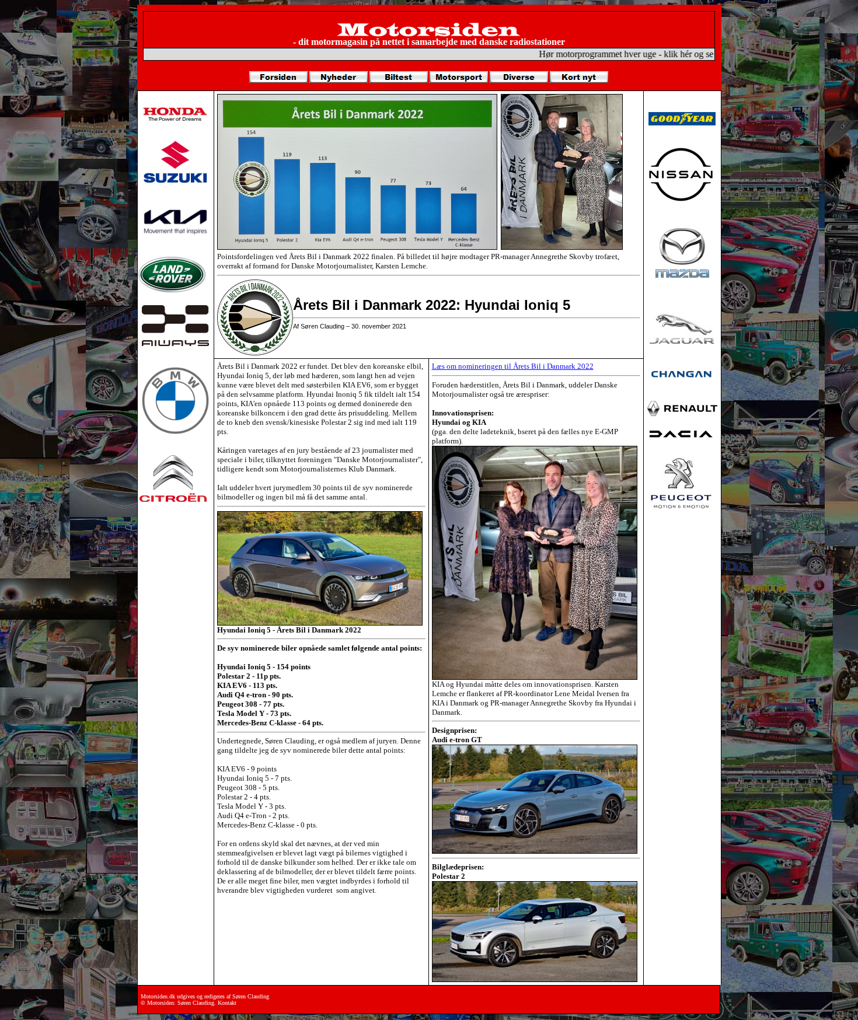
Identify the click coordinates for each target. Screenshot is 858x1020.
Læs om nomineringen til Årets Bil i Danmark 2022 (513, 366)
